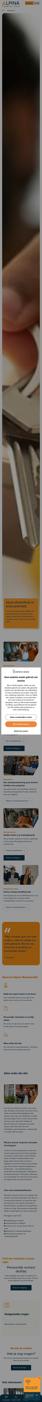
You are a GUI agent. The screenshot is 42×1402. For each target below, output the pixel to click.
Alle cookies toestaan (21, 724)
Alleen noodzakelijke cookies (21, 717)
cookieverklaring (23, 710)
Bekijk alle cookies (21, 731)
